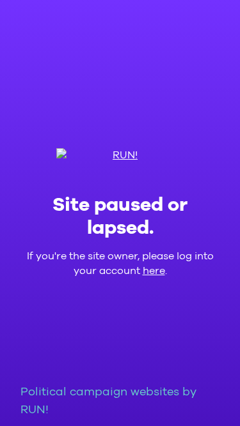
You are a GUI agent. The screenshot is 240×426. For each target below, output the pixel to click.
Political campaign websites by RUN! (108, 401)
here (154, 271)
